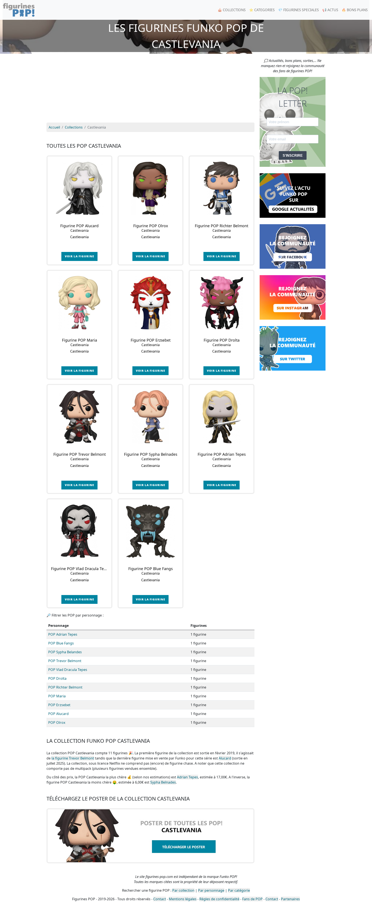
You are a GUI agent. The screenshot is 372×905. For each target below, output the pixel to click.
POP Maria (57, 696)
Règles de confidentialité (219, 899)
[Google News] (293, 195)
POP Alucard (58, 713)
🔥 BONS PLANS (355, 10)
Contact (159, 899)
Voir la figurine (79, 256)
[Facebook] (293, 246)
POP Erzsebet (59, 705)
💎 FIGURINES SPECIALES (298, 10)
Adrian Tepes (187, 777)
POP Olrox (56, 722)
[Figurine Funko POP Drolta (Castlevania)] (221, 302)
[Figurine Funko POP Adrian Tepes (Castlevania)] (221, 417)
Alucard (225, 758)
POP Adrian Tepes (62, 634)
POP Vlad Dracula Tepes (67, 669)
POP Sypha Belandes (65, 652)
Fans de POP (252, 899)
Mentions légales (183, 899)
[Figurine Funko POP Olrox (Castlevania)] (150, 188)
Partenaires (290, 899)
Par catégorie (239, 890)
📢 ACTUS (330, 10)
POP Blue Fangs (61, 643)
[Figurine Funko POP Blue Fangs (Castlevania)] (150, 531)
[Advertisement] (150, 90)
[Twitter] (293, 348)
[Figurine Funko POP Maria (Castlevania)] (79, 302)
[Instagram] (293, 297)
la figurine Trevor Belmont (72, 758)
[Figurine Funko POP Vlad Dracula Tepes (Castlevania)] (79, 531)
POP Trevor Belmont (64, 660)
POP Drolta (57, 678)
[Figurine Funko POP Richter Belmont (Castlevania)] (221, 188)
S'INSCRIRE (293, 155)
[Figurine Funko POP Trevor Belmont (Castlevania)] (79, 417)
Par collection (183, 890)
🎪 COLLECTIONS (232, 10)
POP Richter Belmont (65, 687)
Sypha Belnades (163, 782)
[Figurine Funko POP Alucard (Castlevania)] (79, 188)
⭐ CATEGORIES (262, 10)
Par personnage (211, 890)
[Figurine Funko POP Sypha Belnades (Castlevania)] (150, 417)
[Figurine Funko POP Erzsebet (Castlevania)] (150, 302)
